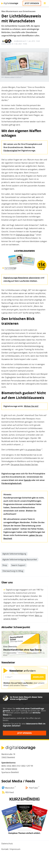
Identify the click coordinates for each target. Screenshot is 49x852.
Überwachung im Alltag (12, 571)
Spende (27, 480)
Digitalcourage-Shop (25, 234)
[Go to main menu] (45, 3)
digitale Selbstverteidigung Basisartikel (19, 559)
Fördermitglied (10, 150)
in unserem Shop (33, 449)
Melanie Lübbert (10, 77)
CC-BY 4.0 (18, 77)
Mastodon (9, 788)
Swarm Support (18, 565)
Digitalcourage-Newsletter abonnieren (21, 277)
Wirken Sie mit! (31, 406)
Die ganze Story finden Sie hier (24, 464)
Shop (4, 565)
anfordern (22, 670)
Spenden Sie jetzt (10, 723)
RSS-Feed (9, 792)
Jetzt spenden (32, 3)
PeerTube (33, 788)
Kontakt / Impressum (10, 849)
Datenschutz (7, 843)
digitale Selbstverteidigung (14, 553)
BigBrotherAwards (11, 609)
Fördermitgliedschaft (11, 483)
